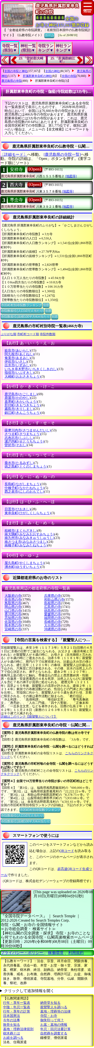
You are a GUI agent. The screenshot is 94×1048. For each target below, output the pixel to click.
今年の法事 (11, 1020)
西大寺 (16, 184)
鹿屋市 (18, 398)
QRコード (67, 851)
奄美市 (18, 358)
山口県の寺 (13, 610)
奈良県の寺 (13, 599)
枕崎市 (21, 530)
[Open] (35, 169)
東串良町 (28, 513)
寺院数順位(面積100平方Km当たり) (25, 316)
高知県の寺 (13, 618)
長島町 (23, 484)
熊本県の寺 (13, 625)
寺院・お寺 (48, 1016)
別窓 (46, 305)
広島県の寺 (52, 607)
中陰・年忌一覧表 (16, 1007)
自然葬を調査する (53, 1033)
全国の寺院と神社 (15, 71)
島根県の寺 (52, 603)
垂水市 (19, 463)
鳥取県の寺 (13, 603)
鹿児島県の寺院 (11, 80)
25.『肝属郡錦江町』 (63, 59)
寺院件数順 (47, 334)
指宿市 (19, 372)
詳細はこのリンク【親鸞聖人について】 (29, 716)
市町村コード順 (28, 334)
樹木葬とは (11, 1033)
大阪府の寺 (13, 596)
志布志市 (19, 438)
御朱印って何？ (52, 1020)
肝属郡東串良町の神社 (37, 76)
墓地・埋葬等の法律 (55, 1011)
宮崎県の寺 (13, 629)
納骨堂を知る (50, 1003)
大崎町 (23, 376)
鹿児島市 (21, 394)
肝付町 (23, 405)
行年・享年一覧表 (16, 1003)
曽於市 (16, 445)
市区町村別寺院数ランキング (21, 305)
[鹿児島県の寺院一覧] (62, 154)
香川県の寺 (13, 614)
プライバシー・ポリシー (22, 953)
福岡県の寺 (52, 618)
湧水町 (23, 567)
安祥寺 (16, 169)
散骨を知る (11, 1025)
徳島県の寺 (52, 610)
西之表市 (24, 491)
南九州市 (29, 538)
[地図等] (71, 176)
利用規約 (76, 953)
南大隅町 (29, 534)
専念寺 (16, 199)
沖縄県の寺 (52, 629)
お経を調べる (13, 1038)
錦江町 (23, 413)
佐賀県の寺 (13, 622)
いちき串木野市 (31, 369)
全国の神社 (52, 71)
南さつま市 (26, 542)
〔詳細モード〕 (13, 154)
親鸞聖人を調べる (53, 1007)
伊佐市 (16, 361)
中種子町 (24, 488)
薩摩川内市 (28, 430)
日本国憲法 (11, 1016)
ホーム (49, 35)
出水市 (18, 365)
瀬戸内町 (24, 441)
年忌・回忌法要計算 (55, 1029)
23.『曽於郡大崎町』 (31, 59)
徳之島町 (26, 466)
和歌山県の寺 (54, 599)
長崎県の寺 (52, 622)
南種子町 (26, 545)
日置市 (18, 509)
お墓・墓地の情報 (53, 1025)
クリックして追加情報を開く (29, 991)
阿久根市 (19, 354)
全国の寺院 (69, 76)
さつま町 (23, 434)
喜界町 (21, 401)
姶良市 (18, 350)
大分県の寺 (52, 625)
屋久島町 (24, 563)
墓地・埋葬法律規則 (18, 1029)
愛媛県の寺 (52, 614)
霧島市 (19, 409)
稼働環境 (55, 953)
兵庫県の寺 (52, 596)
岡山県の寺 (13, 607)
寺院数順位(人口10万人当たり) (22, 311)
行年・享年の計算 (16, 1011)
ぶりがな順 (8, 334)
